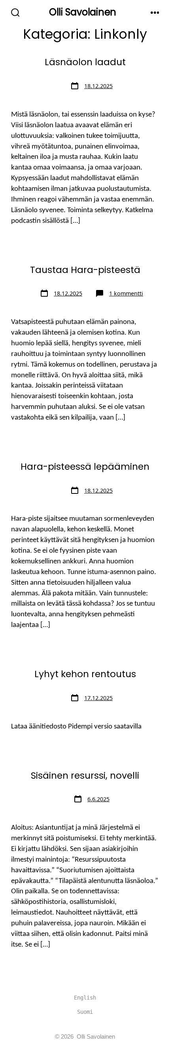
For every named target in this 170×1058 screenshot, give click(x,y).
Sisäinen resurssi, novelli (85, 775)
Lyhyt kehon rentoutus (85, 674)
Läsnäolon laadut (85, 62)
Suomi (85, 1012)
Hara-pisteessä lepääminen (85, 466)
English (85, 997)
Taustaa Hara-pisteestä (85, 270)
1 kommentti (126, 293)
